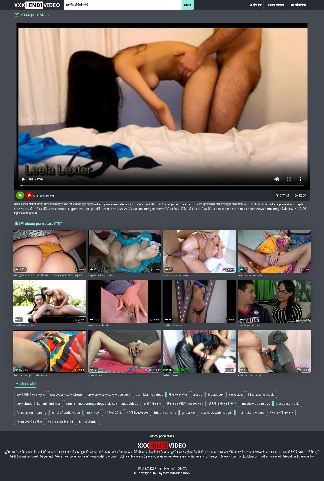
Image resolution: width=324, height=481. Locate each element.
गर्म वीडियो (300, 5)
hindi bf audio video (66, 413)
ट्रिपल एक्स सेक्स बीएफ (30, 422)
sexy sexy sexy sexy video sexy (109, 395)
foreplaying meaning (31, 413)
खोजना (187, 5)
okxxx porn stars (162, 436)
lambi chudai (88, 422)
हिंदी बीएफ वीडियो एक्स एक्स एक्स (185, 404)
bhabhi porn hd (165, 413)
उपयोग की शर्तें (167, 468)
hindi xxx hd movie (261, 395)
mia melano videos (251, 413)
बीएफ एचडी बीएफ (178, 395)
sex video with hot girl (216, 413)
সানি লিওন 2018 (113, 413)
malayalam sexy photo (66, 395)
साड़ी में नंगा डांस (152, 404)
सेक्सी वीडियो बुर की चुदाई (31, 395)
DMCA (182, 468)
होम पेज (257, 5)
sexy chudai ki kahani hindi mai (39, 404)
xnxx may (92, 413)
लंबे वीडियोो (277, 5)
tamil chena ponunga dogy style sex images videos (102, 404)
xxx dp (197, 395)
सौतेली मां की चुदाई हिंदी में (222, 404)
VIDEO (37, 5)
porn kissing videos (149, 395)
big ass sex (215, 395)
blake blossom (249, 456)
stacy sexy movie (287, 404)
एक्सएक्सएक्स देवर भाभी (61, 422)
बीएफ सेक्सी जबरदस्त (281, 413)
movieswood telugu (256, 404)
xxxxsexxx (236, 395)
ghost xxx (188, 413)
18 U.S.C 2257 (146, 468)
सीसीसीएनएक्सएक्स (137, 413)
